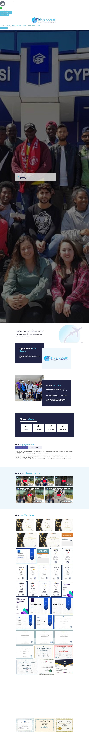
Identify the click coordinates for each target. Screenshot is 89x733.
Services (7, 25)
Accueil (2, 25)
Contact (38, 25)
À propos (13, 25)
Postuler (24, 25)
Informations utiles (31, 25)
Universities (19, 25)
